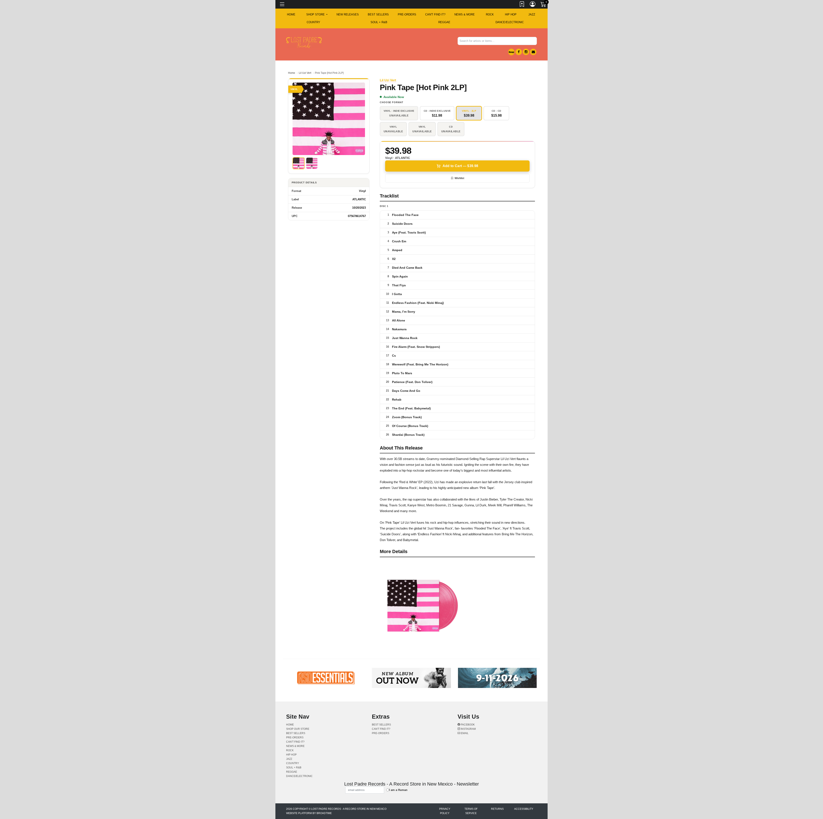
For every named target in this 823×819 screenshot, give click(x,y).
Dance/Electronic (510, 22)
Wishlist (459, 178)
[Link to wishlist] (522, 5)
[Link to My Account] (533, 5)
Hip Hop (511, 14)
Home (291, 72)
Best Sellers (378, 14)
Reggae (444, 22)
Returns (497, 808)
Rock (490, 14)
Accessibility (523, 808)
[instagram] (526, 52)
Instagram (468, 728)
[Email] (533, 52)
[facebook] (518, 52)
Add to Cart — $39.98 (460, 166)
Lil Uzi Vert (305, 72)
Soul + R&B (379, 22)
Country (313, 22)
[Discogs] (511, 52)
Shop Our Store (297, 728)
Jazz (531, 14)
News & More (464, 14)
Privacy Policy (444, 811)
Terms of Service (471, 811)
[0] (543, 5)
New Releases (347, 14)
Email (464, 733)
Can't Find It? (435, 14)
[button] (317, 14)
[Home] (304, 42)
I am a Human (398, 790)
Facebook (467, 724)
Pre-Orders (407, 14)
